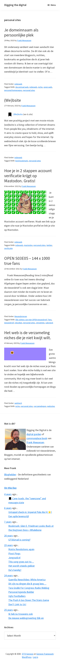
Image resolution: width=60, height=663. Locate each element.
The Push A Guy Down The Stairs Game (28, 600)
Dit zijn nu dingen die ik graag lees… (27, 583)
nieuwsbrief (9, 322)
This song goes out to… (21, 561)
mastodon (28, 245)
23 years (8, 545)
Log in (35, 657)
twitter (49, 245)
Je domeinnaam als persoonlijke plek (21, 32)
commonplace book (37, 438)
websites (51, 406)
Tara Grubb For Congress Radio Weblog (28, 587)
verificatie (8, 248)
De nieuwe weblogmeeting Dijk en (26, 618)
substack (49, 322)
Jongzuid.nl (14, 557)
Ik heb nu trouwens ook (20, 614)
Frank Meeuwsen (35, 442)
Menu (53, 5)
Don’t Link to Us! (17, 604)
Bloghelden (10, 474)
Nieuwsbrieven (21, 316)
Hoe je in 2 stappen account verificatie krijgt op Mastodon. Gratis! (28, 175)
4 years (8, 494)
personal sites (29, 90)
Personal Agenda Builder (21, 592)
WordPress (27, 657)
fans (50, 319)
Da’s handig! (14, 570)
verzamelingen (40, 406)
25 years (8, 609)
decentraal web (21, 87)
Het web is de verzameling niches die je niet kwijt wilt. (27, 335)
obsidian (18, 322)
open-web (48, 87)
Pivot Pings (14, 553)
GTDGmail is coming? (19, 539)
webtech (18, 403)
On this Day (10, 487)
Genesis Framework (45, 654)
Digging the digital (15, 5)
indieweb (18, 84)
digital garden (34, 434)
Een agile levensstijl (18, 516)
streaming (40, 322)
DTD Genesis (27, 654)
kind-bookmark (21, 160)
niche (40, 87)
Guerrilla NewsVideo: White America (26, 579)
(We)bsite (12, 100)
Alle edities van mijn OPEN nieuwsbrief (31, 319)
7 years (8, 521)
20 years (8, 535)
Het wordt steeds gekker (21, 565)
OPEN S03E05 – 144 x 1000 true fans (27, 261)
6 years (8, 508)
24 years (8, 575)
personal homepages (13, 90)
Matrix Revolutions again (21, 549)
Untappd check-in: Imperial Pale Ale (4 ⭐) (30, 512)
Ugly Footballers (17, 596)
